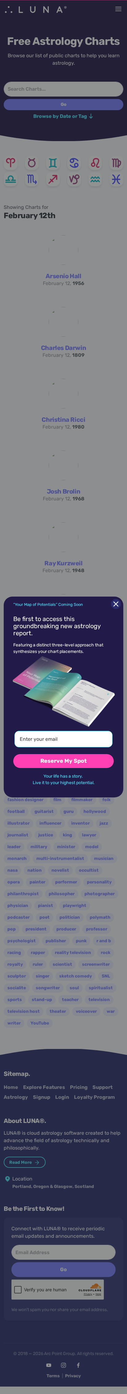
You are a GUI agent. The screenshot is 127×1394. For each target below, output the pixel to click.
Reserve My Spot (63, 760)
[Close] (116, 604)
